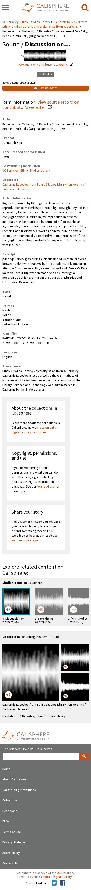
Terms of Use (11, 832)
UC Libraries (65, 873)
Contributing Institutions (19, 790)
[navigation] (5, 8)
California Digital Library (55, 877)
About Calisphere (14, 779)
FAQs (6, 821)
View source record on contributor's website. (40, 105)
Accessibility (11, 853)
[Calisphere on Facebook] (62, 883)
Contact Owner (47, 88)
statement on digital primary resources (35, 430)
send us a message (25, 540)
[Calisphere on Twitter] (54, 883)
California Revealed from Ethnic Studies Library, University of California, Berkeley (44, 24)
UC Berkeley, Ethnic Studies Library (26, 22)
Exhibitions (9, 811)
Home (6, 769)
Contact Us (10, 863)
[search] (85, 8)
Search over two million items (27, 749)
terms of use (46, 486)
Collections (10, 800)
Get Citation (45, 74)
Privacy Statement (15, 842)
